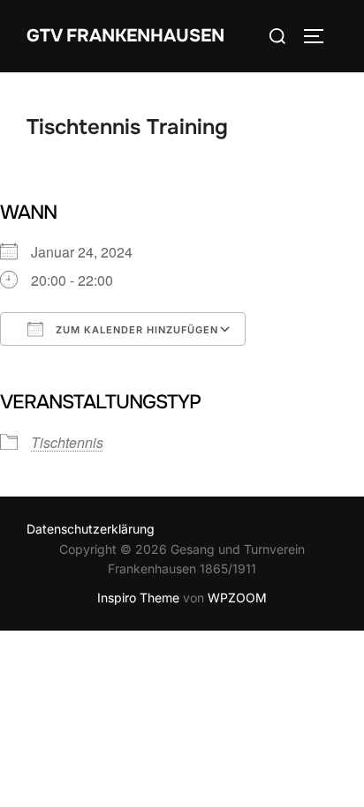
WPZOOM (237, 597)
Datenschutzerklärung (91, 528)
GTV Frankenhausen (125, 36)
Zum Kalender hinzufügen (135, 330)
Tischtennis (67, 442)
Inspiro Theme (138, 597)
